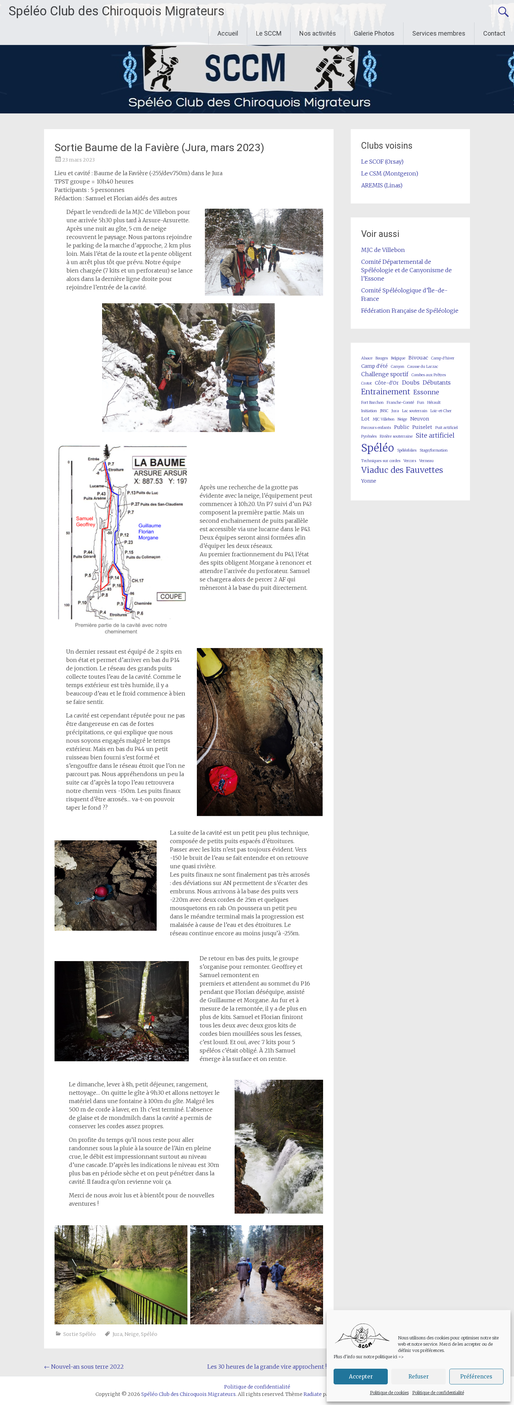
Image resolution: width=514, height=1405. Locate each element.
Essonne (426, 392)
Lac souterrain (414, 411)
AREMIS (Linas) (381, 185)
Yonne (368, 481)
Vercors (410, 461)
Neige (131, 1334)
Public (401, 427)
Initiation (369, 411)
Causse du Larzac (422, 366)
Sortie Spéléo (79, 1334)
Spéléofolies (406, 450)
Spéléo (149, 1334)
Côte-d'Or (387, 383)
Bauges (382, 358)
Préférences (476, 1376)
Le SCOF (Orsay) (382, 161)
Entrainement (385, 391)
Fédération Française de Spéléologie (409, 310)
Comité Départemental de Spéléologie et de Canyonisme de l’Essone (406, 270)
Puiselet (422, 427)
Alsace (366, 358)
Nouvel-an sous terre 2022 (84, 1366)
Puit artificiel (446, 427)
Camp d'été (374, 366)
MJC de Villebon (383, 249)
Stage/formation (434, 450)
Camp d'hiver (443, 358)
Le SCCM (268, 33)
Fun (420, 402)
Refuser (418, 1376)
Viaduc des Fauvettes (402, 470)
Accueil (227, 33)
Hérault (434, 402)
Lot (365, 419)
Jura (117, 1334)
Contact (494, 33)
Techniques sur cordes (380, 461)
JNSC (384, 411)
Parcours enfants (376, 427)
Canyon (397, 366)
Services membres (438, 33)
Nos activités (317, 33)
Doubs (411, 382)
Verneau (426, 461)
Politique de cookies (389, 1392)
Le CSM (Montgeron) (389, 173)
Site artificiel (435, 435)
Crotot (366, 383)
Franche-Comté (400, 402)
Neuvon (419, 419)
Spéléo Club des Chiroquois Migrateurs (116, 11)
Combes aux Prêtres (429, 375)
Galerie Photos (374, 33)
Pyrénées (369, 436)
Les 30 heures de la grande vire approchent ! (270, 1366)
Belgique (398, 358)
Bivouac (418, 358)
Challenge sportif (384, 374)
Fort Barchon (372, 402)
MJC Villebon (383, 419)
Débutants (437, 382)
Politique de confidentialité (438, 1392)
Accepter (361, 1376)
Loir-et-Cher (441, 411)
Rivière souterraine (396, 436)
